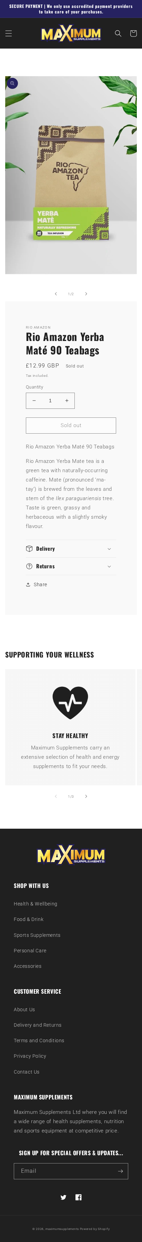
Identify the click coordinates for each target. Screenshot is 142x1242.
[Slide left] (55, 293)
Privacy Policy (30, 1056)
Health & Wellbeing (36, 904)
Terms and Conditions (39, 1040)
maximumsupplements (62, 1229)
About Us (24, 1009)
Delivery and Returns (38, 1025)
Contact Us (27, 1072)
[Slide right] (86, 293)
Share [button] (40, 584)
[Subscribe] (120, 1171)
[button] (8, 33)
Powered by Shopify (95, 1229)
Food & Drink (28, 919)
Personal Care (30, 950)
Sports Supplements (37, 935)
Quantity (34, 387)
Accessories (28, 966)
